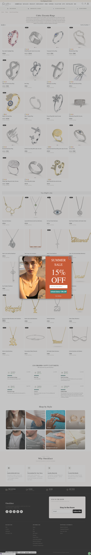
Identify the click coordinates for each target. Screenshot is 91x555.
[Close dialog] (70, 258)
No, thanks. (58, 296)
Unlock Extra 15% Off (58, 292)
